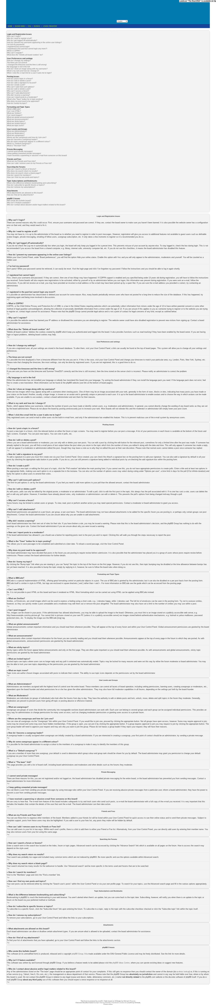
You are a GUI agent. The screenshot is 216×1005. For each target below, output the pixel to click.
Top (8, 227)
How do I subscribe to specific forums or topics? (26, 185)
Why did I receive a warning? (18, 95)
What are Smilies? (14, 113)
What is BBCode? (14, 109)
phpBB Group (77, 954)
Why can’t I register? (15, 53)
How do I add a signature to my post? (21, 83)
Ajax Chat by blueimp (103, 1002)
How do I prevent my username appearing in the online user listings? (34, 42)
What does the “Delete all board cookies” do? (25, 55)
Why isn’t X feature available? (19, 203)
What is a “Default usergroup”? (19, 144)
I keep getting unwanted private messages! (24, 153)
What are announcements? (18, 119)
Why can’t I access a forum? (18, 91)
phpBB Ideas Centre (121, 963)
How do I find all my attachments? (20, 195)
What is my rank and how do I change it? (23, 71)
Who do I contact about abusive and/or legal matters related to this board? (36, 205)
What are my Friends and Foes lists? (21, 161)
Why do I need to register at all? (19, 38)
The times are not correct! (17, 63)
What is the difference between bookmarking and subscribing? (32, 183)
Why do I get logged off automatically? (22, 40)
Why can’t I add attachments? (18, 93)
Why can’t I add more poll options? (20, 87)
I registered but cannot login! (18, 47)
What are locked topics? (16, 123)
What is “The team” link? (16, 146)
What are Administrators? (17, 131)
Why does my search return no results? (22, 171)
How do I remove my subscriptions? (21, 187)
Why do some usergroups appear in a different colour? (28, 142)
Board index (20, 26)
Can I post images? (14, 115)
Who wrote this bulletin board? (19, 201)
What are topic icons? (15, 125)
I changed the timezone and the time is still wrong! (27, 65)
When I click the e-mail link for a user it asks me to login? (29, 73)
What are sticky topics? (16, 121)
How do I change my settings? (19, 61)
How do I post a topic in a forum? (20, 79)
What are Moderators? (16, 133)
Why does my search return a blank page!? (24, 173)
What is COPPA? (13, 51)
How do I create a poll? (16, 85)
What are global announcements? (20, 117)
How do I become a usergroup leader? (22, 139)
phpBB (100, 1001)
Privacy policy (108, 1004)
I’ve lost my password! (15, 45)
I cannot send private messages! (20, 151)
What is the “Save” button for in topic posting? (25, 99)
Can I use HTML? (14, 111)
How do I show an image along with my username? (27, 69)
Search (37, 26)
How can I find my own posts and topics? (23, 177)
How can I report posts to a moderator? (22, 97)
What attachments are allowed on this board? (25, 193)
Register (53, 26)
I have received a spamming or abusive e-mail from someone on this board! (37, 155)
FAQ (29, 26)
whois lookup (183, 971)
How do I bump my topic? (17, 103)
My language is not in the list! (18, 67)
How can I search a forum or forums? (21, 169)
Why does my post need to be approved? (23, 101)
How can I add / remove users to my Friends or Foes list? (29, 163)
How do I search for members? (19, 175)
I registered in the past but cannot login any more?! (27, 49)
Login (45, 26)
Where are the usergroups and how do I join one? (26, 137)
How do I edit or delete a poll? (19, 89)
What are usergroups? (16, 135)
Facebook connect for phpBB (122, 1002)
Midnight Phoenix (129, 1001)
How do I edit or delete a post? (19, 81)
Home (10, 26)
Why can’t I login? (14, 36)
